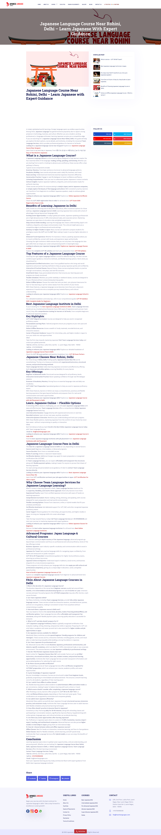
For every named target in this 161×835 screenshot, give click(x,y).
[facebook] (94, 134)
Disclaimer (66, 818)
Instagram (54, 778)
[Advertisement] (57, 116)
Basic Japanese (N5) (87, 800)
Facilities (65, 806)
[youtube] (94, 139)
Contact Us (98, 4)
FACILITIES (62, 4)
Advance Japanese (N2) (88, 809)
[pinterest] (114, 139)
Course (53, 4)
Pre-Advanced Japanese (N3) (90, 806)
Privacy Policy (67, 815)
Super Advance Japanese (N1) (90, 812)
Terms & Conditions (68, 821)
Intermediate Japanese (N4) (90, 803)
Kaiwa (83, 815)
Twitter (43, 778)
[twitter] (114, 134)
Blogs (90, 4)
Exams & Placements (73, 4)
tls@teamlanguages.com (41, 431)
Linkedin (66, 778)
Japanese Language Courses (35, 577)
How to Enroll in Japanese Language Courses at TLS (43, 572)
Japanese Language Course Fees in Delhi (39, 352)
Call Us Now (81, 831)
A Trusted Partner (111, 4)
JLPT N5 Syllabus (80, 251)
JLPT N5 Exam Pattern (76, 354)
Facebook (32, 778)
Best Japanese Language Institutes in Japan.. (114, 66)
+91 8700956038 (37, 756)
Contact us (66, 812)
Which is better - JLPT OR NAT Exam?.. (111, 59)
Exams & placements (69, 809)
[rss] (94, 143)
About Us (46, 4)
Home (39, 4)
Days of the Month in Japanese (36, 153)
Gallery (84, 4)
